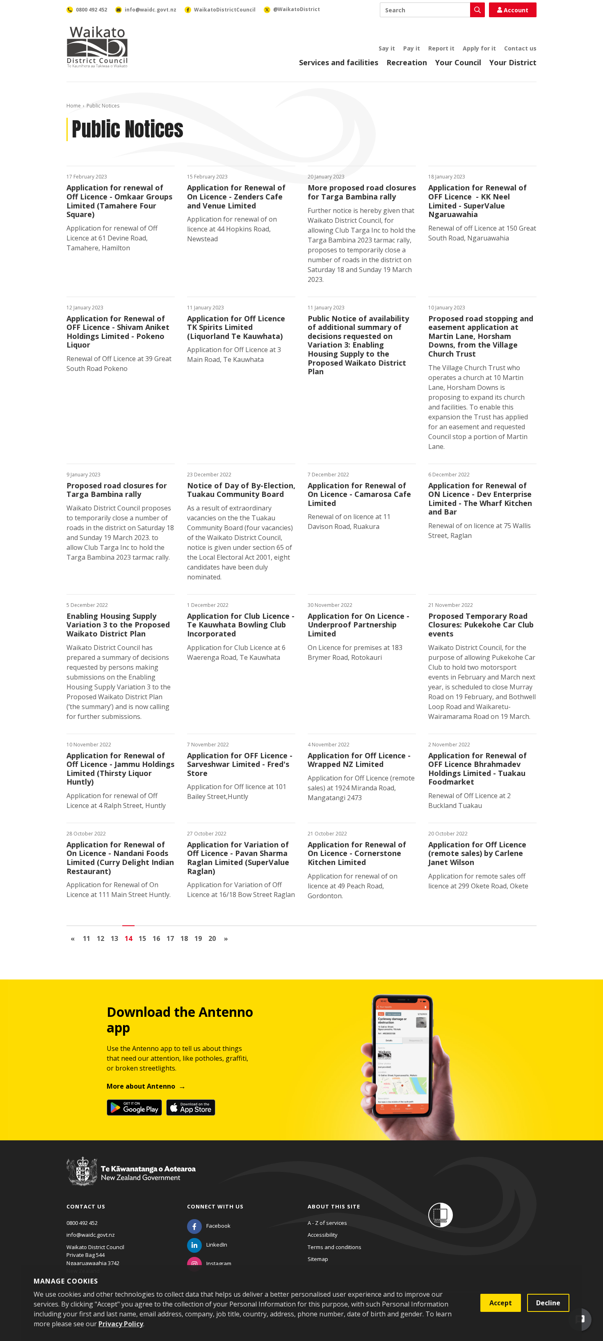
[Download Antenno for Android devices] (134, 1107)
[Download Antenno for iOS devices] (190, 1107)
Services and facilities (338, 62)
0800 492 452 (82, 1223)
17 (170, 938)
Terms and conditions (334, 1247)
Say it (387, 48)
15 (142, 938)
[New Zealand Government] (131, 1179)
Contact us (520, 48)
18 (184, 938)
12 (100, 938)
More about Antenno (141, 1086)
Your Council (458, 62)
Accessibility (323, 1234)
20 (212, 938)
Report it (441, 48)
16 (156, 938)
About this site (334, 1206)
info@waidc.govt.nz (90, 1234)
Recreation (406, 62)
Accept (500, 1302)
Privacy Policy (120, 1323)
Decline (548, 1302)
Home (73, 105)
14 (128, 938)
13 (114, 938)
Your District (513, 62)
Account (516, 10)
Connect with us (215, 1206)
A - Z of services (327, 1223)
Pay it (411, 48)
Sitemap (318, 1259)
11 (86, 938)
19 (198, 938)
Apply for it (479, 48)
